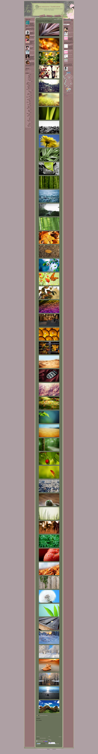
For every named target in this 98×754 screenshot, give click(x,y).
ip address (49, 739)
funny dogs (27, 124)
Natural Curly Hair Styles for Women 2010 (32, 61)
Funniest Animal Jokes (28, 127)
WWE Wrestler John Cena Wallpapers (32, 35)
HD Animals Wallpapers (31, 31)
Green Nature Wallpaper (29, 45)
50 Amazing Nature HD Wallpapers (44, 21)
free (26, 83)
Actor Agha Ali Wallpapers (31, 46)
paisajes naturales (28, 92)
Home (49, 736)
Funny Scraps (27, 80)
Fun (26, 102)
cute (26, 108)
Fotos (26, 99)
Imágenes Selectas (28, 95)
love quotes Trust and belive (70, 44)
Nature (26, 82)
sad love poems (70, 54)
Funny (26, 86)
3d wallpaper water (32, 50)
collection (27, 107)
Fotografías (27, 111)
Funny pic (27, 75)
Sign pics (27, 126)
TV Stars (27, 79)
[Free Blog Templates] (65, 95)
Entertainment (27, 117)
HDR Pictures (27, 119)
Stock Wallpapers (28, 112)
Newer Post (38, 736)
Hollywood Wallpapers (28, 81)
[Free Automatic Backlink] (39, 741)
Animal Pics (27, 76)
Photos (26, 120)
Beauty (26, 104)
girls (26, 113)
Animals (27, 93)
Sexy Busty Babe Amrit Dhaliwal (32, 55)
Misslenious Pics (28, 105)
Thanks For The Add (28, 27)
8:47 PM (42, 22)
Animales (27, 88)
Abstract (27, 106)
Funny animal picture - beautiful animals (49, 6)
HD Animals (27, 123)
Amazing (27, 87)
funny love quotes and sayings (70, 36)
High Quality (27, 100)
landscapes (27, 114)
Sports (26, 94)
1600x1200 (27, 98)
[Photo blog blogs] (68, 74)
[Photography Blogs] (68, 87)
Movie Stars (27, 77)
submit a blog (38, 744)
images (26, 125)
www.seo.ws (47, 743)
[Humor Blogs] (57, 743)
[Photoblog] (68, 73)
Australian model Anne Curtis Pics (32, 39)
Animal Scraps (27, 101)
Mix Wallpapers (27, 74)
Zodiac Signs (27, 118)
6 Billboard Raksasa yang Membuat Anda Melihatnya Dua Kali (32, 22)
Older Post (60, 736)
